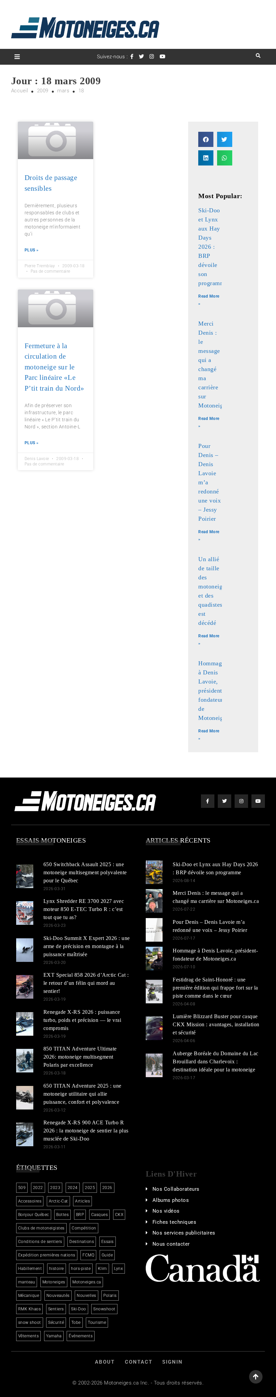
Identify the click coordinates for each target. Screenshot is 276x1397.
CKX (119, 1214)
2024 (73, 1187)
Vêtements (28, 1336)
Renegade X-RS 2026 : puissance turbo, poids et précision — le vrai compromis (82, 1020)
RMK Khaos (29, 1309)
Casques (99, 1214)
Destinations (81, 1241)
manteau (26, 1282)
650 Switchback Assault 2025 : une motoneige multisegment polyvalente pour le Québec (85, 872)
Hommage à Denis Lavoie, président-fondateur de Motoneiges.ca (217, 690)
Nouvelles (86, 1295)
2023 (55, 1187)
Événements (81, 1336)
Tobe (76, 1322)
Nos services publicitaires (183, 1233)
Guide (107, 1255)
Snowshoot (104, 1309)
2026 (107, 1187)
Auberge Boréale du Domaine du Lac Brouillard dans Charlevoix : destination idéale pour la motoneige (215, 1061)
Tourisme (97, 1322)
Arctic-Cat (58, 1201)
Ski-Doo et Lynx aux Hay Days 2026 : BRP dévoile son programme (213, 246)
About (105, 1362)
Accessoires (30, 1201)
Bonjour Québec (33, 1214)
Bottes (62, 1214)
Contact (138, 1362)
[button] (205, 139)
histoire (56, 1268)
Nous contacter (171, 1244)
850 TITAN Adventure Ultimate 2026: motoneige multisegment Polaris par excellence (80, 1057)
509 (22, 1187)
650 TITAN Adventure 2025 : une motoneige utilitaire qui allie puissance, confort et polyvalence (82, 1094)
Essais (107, 1241)
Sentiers (56, 1309)
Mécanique (28, 1295)
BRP (80, 1214)
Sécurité (56, 1322)
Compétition (84, 1228)
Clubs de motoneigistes (41, 1228)
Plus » (32, 250)
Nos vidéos (166, 1211)
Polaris (110, 1295)
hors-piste (81, 1268)
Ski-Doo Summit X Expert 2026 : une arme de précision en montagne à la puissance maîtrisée (86, 946)
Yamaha (54, 1336)
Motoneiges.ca (86, 1282)
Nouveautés (58, 1295)
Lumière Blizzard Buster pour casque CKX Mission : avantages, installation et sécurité (216, 1024)
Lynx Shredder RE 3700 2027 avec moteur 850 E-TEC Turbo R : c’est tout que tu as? (83, 909)
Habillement (30, 1268)
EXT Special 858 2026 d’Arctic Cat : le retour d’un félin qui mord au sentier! (86, 983)
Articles (82, 1201)
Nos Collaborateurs (176, 1189)
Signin (172, 1362)
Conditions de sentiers (40, 1241)
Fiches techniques (174, 1222)
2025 (90, 1187)
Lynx (118, 1268)
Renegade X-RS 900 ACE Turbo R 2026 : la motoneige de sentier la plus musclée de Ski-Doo (86, 1131)
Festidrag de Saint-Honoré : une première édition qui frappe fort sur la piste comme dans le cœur (215, 988)
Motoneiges (53, 1282)
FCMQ (88, 1255)
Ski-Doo (78, 1309)
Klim (102, 1268)
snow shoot (29, 1322)
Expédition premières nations (46, 1255)
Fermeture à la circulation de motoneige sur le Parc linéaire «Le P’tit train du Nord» (54, 367)
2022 (38, 1187)
